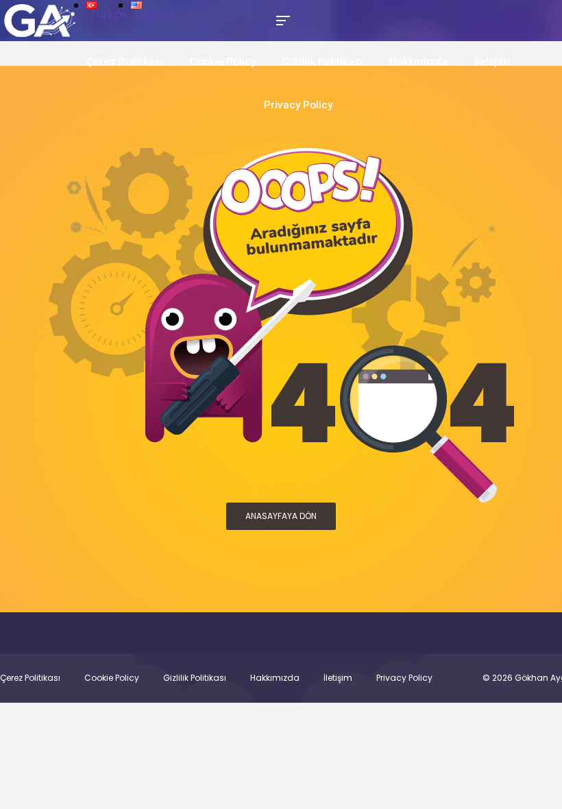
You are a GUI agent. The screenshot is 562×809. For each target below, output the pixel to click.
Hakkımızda (418, 62)
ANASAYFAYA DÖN (281, 516)
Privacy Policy (298, 105)
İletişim (492, 62)
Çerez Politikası (124, 62)
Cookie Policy (223, 62)
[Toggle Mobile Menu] (281, 19)
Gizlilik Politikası (322, 62)
